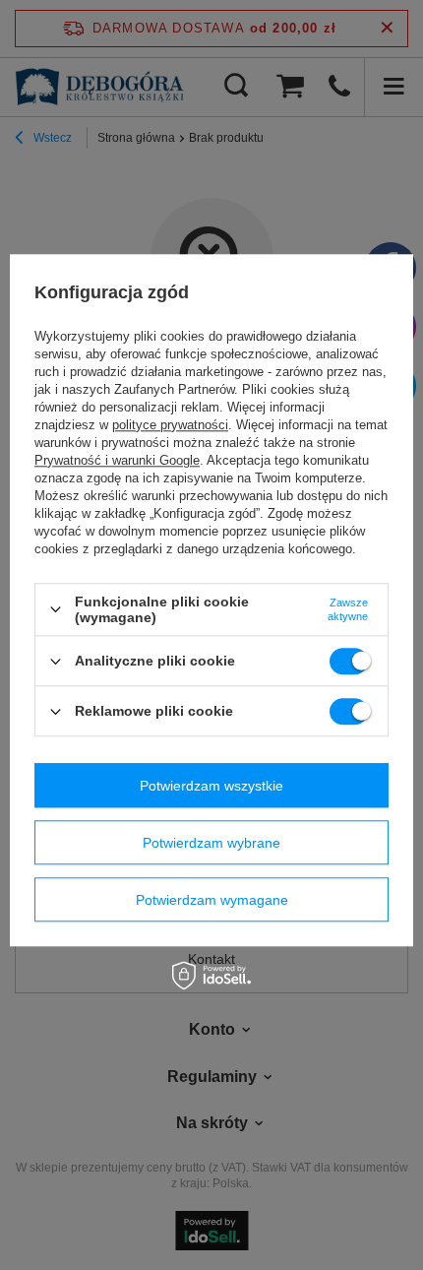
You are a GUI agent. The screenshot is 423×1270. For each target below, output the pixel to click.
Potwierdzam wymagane (212, 900)
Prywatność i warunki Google (117, 460)
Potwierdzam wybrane (211, 843)
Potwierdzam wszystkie (211, 786)
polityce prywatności (170, 424)
